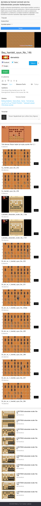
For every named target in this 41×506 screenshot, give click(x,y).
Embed (5, 72)
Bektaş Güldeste (6, 101)
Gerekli (4, 18)
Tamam (20, 28)
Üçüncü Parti (5, 21)
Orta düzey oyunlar (7, 105)
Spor (10, 84)
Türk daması (30, 101)
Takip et (33, 63)
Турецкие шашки (29, 103)
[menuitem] (29, 45)
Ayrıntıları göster (6, 24)
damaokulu (14, 57)
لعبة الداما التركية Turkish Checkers (11, 103)
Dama (23, 101)
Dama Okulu (16, 101)
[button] (6, 45)
